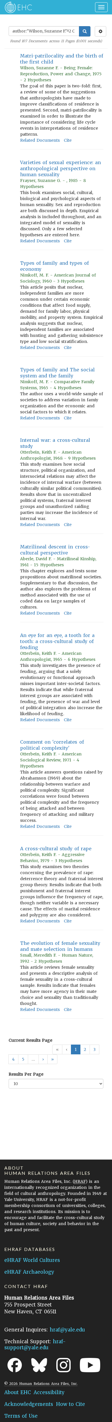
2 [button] (85, 1049)
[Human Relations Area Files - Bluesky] (39, 1365)
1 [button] (76, 1049)
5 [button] (23, 1059)
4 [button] (13, 1059)
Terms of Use (21, 1416)
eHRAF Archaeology (29, 1272)
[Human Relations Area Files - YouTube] (90, 1365)
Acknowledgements (28, 1404)
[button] (43, 1059)
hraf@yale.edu (67, 1330)
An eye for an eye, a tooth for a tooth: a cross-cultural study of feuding (57, 641)
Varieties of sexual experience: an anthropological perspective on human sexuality (60, 168)
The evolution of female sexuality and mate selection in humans (60, 946)
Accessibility (49, 1392)
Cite (68, 140)
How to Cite (70, 1404)
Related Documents (40, 140)
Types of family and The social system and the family (57, 373)
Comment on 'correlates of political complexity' (52, 745)
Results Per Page (26, 1074)
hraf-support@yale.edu (35, 1344)
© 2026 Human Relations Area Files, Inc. (41, 1383)
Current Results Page (30, 1040)
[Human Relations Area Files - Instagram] (63, 1365)
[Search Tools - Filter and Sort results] (100, 31)
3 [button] (94, 1049)
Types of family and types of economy (54, 266)
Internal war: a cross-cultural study (55, 443)
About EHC (17, 1392)
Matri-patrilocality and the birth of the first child (61, 59)
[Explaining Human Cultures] (16, 7)
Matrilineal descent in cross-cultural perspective (55, 550)
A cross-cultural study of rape (55, 848)
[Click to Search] (84, 31)
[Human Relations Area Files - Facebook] (14, 1365)
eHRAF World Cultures (32, 1260)
